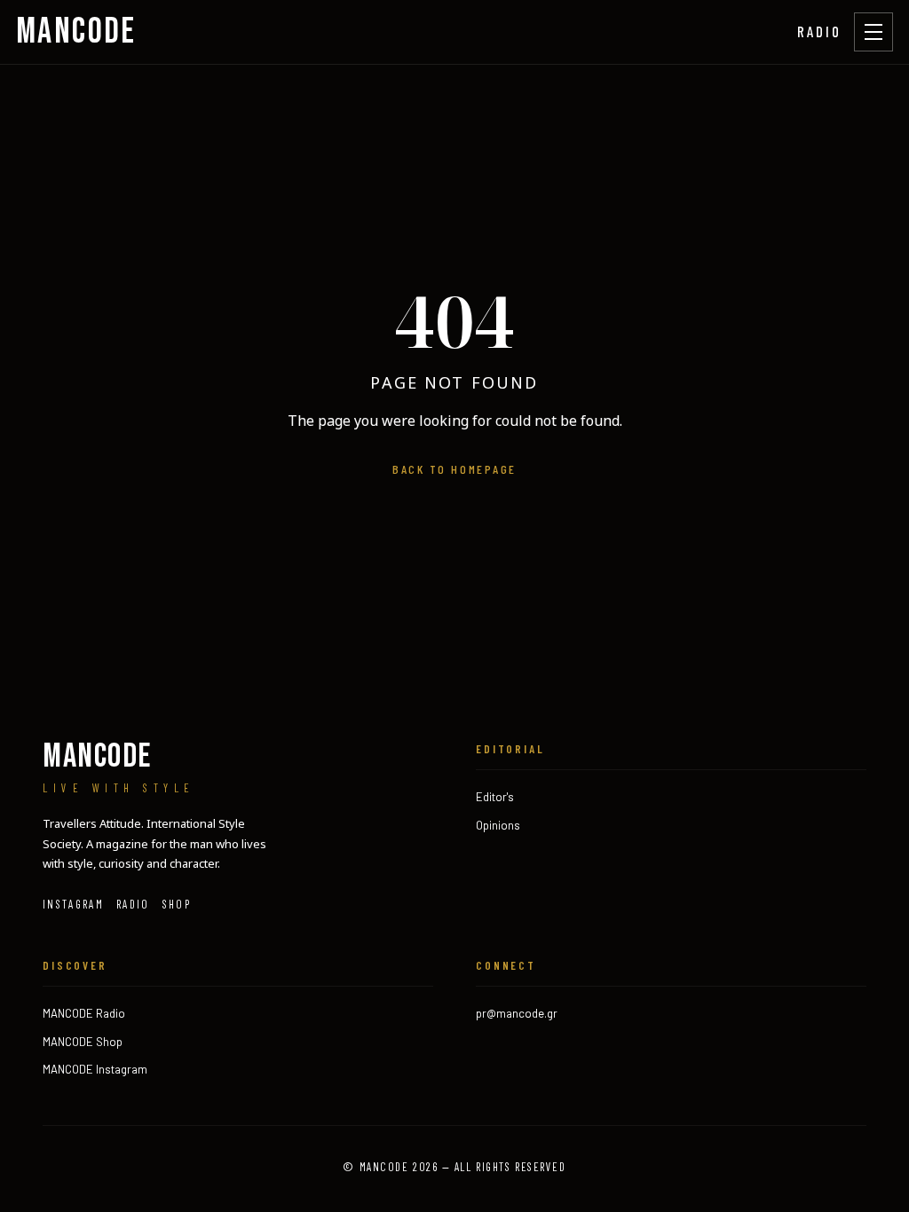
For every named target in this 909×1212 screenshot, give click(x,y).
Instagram (73, 904)
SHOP (176, 904)
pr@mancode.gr (516, 1013)
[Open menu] (873, 31)
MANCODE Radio (84, 1013)
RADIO (819, 31)
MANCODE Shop (83, 1042)
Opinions (498, 825)
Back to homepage (454, 468)
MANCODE (76, 32)
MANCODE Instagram (95, 1069)
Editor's (495, 797)
